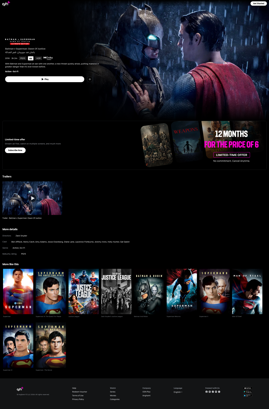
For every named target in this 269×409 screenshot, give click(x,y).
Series (112, 391)
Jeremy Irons (101, 241)
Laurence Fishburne (84, 241)
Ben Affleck (16, 241)
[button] (259, 3)
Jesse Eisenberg (55, 241)
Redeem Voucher (79, 391)
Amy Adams (41, 241)
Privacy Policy (78, 399)
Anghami (146, 395)
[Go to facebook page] (206, 392)
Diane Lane (69, 241)
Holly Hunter (113, 241)
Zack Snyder (21, 235)
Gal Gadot (125, 241)
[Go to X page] (219, 392)
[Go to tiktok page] (213, 392)
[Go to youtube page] (216, 392)
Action (8, 71)
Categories (115, 399)
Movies (113, 395)
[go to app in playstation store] (247, 395)
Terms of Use (77, 395)
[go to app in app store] (247, 388)
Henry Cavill (28, 241)
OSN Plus (146, 391)
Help (74, 388)
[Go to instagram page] (209, 392)
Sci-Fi (15, 71)
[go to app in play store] (247, 391)
